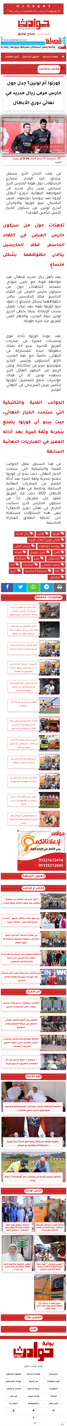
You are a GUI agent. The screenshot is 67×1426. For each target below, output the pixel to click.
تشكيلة (21, 558)
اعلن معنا (53, 1404)
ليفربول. (55, 577)
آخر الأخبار (33, 992)
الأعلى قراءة (33, 1191)
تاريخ (13, 571)
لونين (41, 534)
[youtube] (38, 6)
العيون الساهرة (30, 57)
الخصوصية (33, 1404)
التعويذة (53, 1389)
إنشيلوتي (54, 558)
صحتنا (53, 1396)
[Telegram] (46, 587)
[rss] (33, 6)
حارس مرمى (22, 546)
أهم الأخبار (33, 1076)
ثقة (58, 571)
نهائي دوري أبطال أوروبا (44, 540)
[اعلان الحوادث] (41, 870)
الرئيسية (53, 1374)
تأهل (57, 552)
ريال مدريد (23, 534)
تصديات (28, 565)
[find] (28, 6)
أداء (13, 565)
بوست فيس (33, 1396)
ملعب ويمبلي (51, 565)
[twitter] (44, 6)
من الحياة (33, 1382)
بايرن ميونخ (38, 552)
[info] (23, 6)
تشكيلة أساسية (36, 571)
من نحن (13, 1396)
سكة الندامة (33, 1389)
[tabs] (17, 6)
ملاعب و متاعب (49, 69)
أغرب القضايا (12, 57)
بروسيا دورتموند (50, 546)
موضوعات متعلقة (48, 597)
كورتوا (57, 534)
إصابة (18, 552)
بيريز (37, 558)
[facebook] (49, 6)
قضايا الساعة (50, 57)
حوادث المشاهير (13, 1382)
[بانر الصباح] (33, 41)
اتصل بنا (13, 1404)
